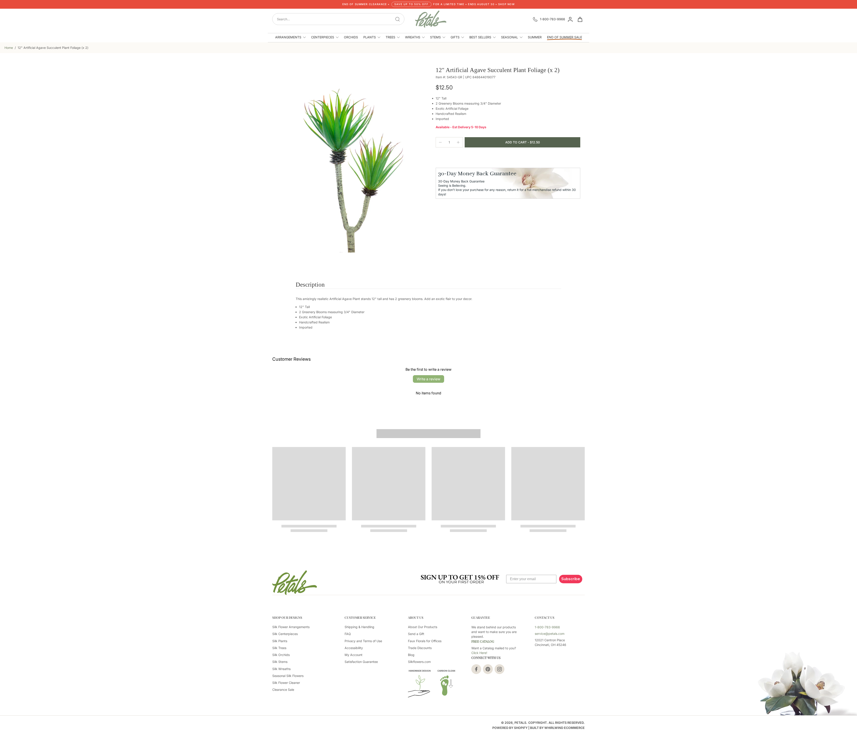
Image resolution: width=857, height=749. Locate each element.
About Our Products (422, 627)
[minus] (440, 142)
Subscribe (570, 579)
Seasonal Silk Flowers (288, 676)
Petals (520, 722)
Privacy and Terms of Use (363, 641)
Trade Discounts (420, 648)
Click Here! (479, 653)
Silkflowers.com (419, 662)
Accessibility (354, 648)
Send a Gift (416, 634)
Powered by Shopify (510, 728)
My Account (353, 655)
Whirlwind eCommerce (564, 728)
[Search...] (397, 19)
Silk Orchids (281, 655)
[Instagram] (499, 669)
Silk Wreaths (281, 669)
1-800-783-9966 (552, 19)
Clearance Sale (283, 689)
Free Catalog (482, 641)
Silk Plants (279, 641)
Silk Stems (279, 662)
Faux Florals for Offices (424, 641)
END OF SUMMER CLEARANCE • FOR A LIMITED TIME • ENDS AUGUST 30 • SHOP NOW (428, 4)
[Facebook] (476, 669)
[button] (522, 142)
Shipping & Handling (359, 627)
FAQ (348, 634)
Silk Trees (279, 648)
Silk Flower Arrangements (291, 627)
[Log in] (570, 19)
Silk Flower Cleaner (286, 683)
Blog (411, 655)
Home (8, 48)
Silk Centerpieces (285, 634)
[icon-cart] (580, 19)
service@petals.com (549, 633)
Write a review (428, 379)
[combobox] (339, 19)
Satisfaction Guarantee (361, 662)
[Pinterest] (488, 669)
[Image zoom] (346, 159)
